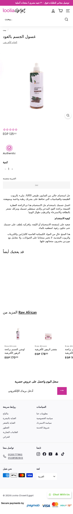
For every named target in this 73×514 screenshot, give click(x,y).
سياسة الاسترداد (44, 422)
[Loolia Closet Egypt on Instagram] (38, 454)
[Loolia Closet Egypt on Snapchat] (56, 454)
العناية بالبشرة (9, 418)
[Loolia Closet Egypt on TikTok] (63, 454)
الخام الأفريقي (10, 42)
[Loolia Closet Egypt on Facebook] (44, 454)
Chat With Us (61, 494)
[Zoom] (68, 115)
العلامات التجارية (10, 432)
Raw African (28, 312)
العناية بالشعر (9, 422)
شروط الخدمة (42, 427)
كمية (5, 162)
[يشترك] (62, 391)
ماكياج (5, 413)
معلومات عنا (42, 413)
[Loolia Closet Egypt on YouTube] (50, 454)
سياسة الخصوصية (44, 418)
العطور (6, 427)
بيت (4, 30)
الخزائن (6, 437)
